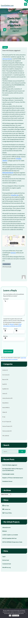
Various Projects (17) (7, 426)
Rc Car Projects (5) (6, 421)
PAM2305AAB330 (7, 172)
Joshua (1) (4, 393)
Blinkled (4, 531)
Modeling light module (8, 474)
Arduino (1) (5, 370)
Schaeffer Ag (14, 195)
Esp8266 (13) (5, 388)
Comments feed (6, 563)
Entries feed (5, 560)
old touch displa (7, 59)
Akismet (12, 324)
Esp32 (5, 47)
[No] (26, 613)
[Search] (22, 451)
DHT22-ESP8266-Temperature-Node (12, 542)
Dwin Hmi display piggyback (9, 465)
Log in (3, 556)
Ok (10, 615)
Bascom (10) (5, 379)
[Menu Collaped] (25, 4)
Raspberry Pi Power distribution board (12, 477)
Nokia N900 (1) (5, 407)
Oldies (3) (4, 412)
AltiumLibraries (6, 527)
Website (5, 336)
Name (5, 329)
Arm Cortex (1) (5, 374)
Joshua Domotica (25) (7, 398)
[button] (14, 241)
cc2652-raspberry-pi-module (10, 534)
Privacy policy (16, 615)
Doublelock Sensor (7, 481)
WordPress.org (6, 567)
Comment (6, 299)
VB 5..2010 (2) (5, 435)
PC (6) (3, 417)
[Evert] (24, 277)
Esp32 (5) (4, 384)
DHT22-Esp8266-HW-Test (9, 538)
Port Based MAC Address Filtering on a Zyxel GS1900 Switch (12, 469)
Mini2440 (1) (5, 402)
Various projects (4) (6, 431)
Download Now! (6, 264)
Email (16, 329)
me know (13, 252)
